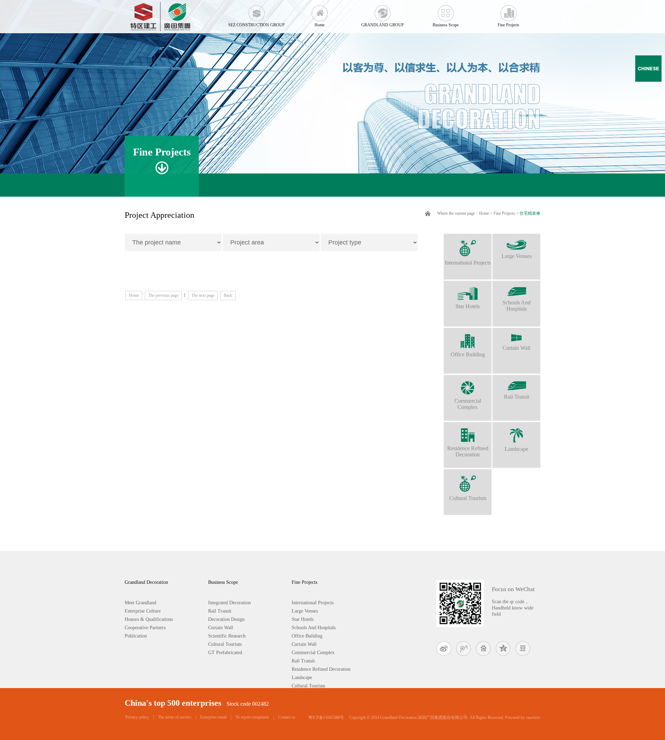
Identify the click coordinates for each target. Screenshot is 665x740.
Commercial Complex (467, 404)
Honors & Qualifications (149, 619)
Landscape (516, 449)
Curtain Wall (516, 348)
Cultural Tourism (467, 498)
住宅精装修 (530, 213)
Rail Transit (516, 397)
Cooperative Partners (145, 627)
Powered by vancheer (522, 717)
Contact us (286, 717)
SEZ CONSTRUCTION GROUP (256, 25)
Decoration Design (226, 619)
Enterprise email (213, 717)
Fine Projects (508, 25)
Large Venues (517, 256)
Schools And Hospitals (517, 306)
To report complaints (252, 717)
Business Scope (446, 25)
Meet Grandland (140, 602)
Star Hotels (467, 306)
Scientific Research (227, 636)
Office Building (468, 354)
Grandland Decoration (146, 582)
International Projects (468, 263)
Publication (136, 636)
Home (319, 25)
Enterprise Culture (143, 611)
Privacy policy (137, 717)
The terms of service (174, 717)
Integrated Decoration (229, 602)
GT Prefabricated (225, 652)
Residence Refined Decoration (467, 451)
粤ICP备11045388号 (326, 717)
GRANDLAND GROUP (382, 25)
